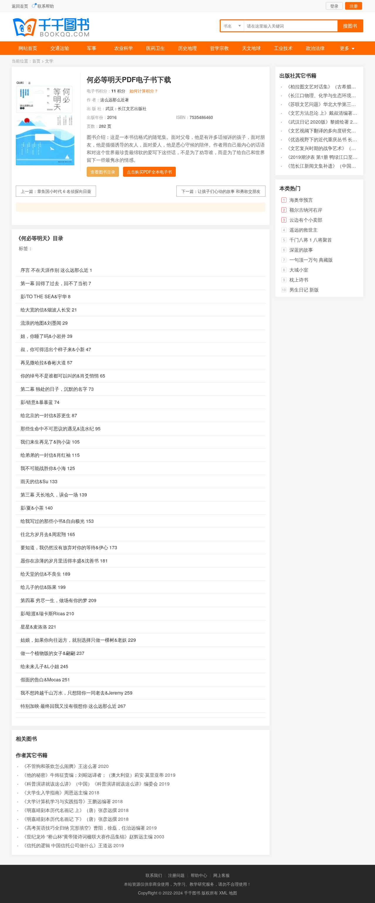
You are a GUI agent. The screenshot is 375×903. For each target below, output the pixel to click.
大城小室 (298, 269)
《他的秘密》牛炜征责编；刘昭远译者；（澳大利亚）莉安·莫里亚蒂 (93, 774)
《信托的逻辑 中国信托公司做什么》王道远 (67, 845)
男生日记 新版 (304, 289)
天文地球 (251, 48)
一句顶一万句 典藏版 (311, 259)
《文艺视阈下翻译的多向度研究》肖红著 (328, 130)
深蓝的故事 (301, 249)
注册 (354, 6)
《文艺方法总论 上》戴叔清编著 (319, 112)
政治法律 (315, 48)
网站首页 (27, 48)
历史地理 (187, 48)
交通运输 (59, 48)
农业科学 (123, 48)
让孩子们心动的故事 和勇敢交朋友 (229, 191)
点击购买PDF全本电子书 (149, 172)
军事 (91, 48)
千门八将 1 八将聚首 (310, 239)
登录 (334, 6)
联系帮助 (46, 6)
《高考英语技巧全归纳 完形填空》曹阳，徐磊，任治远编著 (83, 827)
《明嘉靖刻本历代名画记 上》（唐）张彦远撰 (69, 810)
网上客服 (221, 875)
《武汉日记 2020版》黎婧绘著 (317, 121)
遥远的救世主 (303, 229)
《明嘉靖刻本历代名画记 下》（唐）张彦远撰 (69, 819)
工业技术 (283, 48)
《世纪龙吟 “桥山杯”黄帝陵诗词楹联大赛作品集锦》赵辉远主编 (87, 836)
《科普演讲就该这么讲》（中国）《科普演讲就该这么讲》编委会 (90, 783)
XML (223, 893)
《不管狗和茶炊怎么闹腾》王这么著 (59, 766)
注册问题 (176, 875)
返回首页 (20, 6)
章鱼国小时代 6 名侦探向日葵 (64, 191)
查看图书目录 (103, 172)
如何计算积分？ (143, 91)
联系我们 (154, 875)
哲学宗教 (219, 48)
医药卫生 (155, 48)
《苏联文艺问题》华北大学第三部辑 (323, 104)
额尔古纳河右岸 (305, 209)
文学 (49, 61)
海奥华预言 (301, 199)
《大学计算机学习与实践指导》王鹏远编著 (66, 801)
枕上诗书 (298, 279)
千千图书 (56, 28)
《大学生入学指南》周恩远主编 (55, 792)
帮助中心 (199, 875)
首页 (36, 61)
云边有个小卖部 (305, 219)
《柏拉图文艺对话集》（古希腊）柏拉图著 (330, 86)
